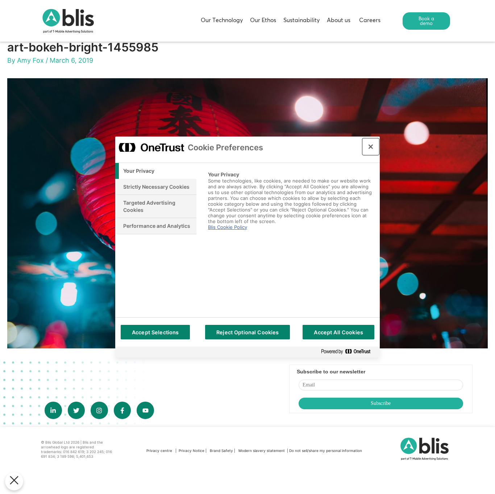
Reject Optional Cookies (247, 332)
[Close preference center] (371, 147)
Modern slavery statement (262, 450)
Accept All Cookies (338, 332)
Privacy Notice (191, 450)
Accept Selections (155, 332)
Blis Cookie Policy (227, 227)
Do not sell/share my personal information (325, 450)
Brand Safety (222, 450)
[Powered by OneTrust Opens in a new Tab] (348, 351)
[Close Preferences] (14, 481)
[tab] (155, 171)
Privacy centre (159, 450)
